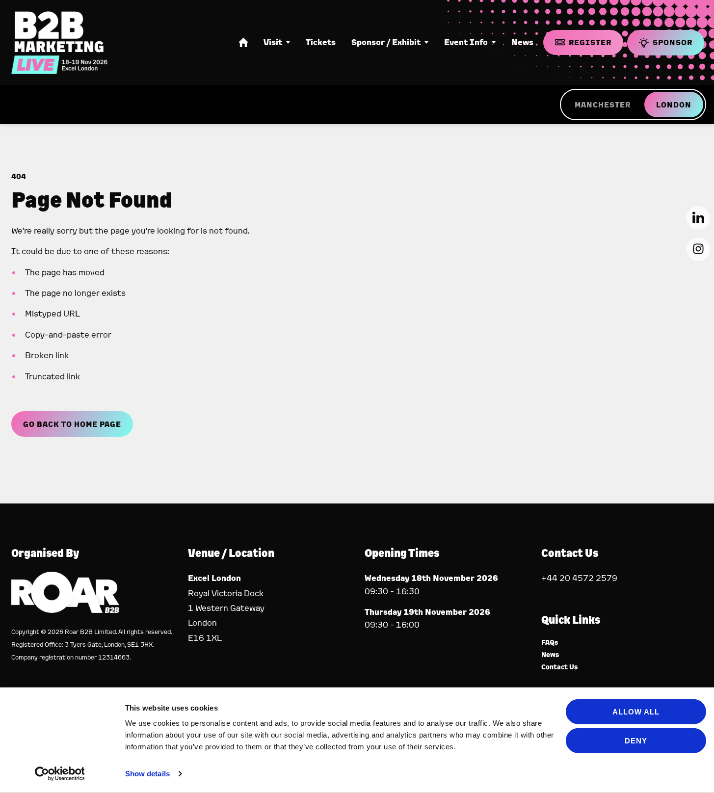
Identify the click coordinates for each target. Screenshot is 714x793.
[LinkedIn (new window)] (698, 218)
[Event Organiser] (65, 610)
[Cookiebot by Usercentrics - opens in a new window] (60, 774)
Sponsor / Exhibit (386, 42)
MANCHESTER (603, 104)
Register (590, 42)
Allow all (636, 712)
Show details (147, 773)
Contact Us (559, 667)
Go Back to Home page (72, 424)
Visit (273, 42)
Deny (636, 740)
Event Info (466, 42)
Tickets (321, 42)
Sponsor (672, 42)
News (522, 42)
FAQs (549, 642)
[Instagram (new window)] (698, 249)
